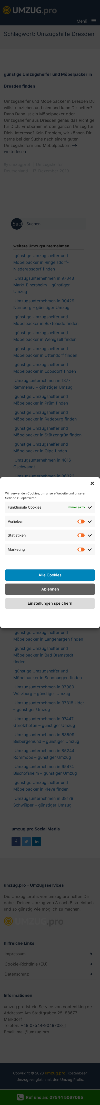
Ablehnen (50, 589)
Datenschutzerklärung (50, 614)
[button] (92, 483)
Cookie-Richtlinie (14, 618)
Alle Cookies (50, 575)
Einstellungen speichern (50, 603)
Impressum (84, 614)
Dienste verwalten (50, 560)
